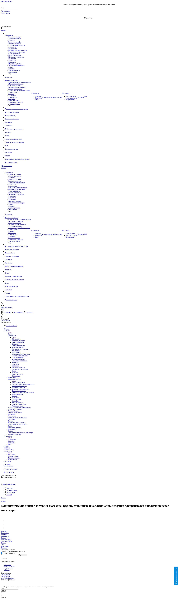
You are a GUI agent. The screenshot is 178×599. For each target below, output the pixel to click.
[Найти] (1, 10)
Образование (16, 339)
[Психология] (18, 75)
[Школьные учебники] (18, 79)
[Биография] (18, 151)
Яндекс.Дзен (11, 492)
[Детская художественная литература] (18, 107)
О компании (12, 439)
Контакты (4, 548)
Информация (5, 536)
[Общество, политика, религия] (18, 141)
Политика (4, 534)
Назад (10, 332)
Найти (3, 590)
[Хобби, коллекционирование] (18, 127)
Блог (2, 544)
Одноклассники (12, 490)
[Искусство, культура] (18, 147)
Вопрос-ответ (5, 546)
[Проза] (18, 144)
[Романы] (18, 154)
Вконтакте (10, 488)
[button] (176, 576)
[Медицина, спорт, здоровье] (18, 137)
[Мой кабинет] (1, 28)
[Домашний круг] (18, 114)
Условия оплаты (6, 539)
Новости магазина (9, 553)
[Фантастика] (18, 124)
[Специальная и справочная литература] (18, 157)
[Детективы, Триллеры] (18, 110)
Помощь (3, 538)
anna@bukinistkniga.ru (9, 484)
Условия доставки (6, 541)
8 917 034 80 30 (5, 11)
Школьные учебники (18, 382)
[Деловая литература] (18, 161)
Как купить (11, 454)
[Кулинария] (18, 120)
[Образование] (18, 33)
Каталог (10, 334)
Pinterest (9, 495)
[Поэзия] (18, 134)
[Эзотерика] (18, 131)
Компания (4, 531)
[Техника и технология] (18, 117)
